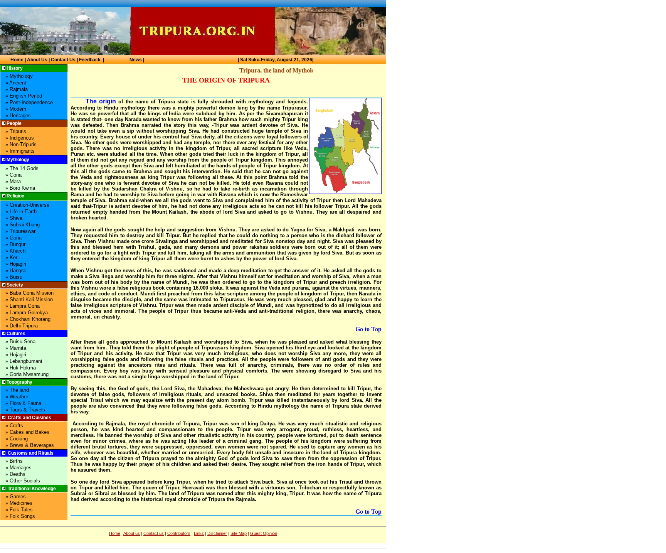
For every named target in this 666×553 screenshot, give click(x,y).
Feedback (90, 59)
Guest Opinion (263, 533)
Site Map (238, 533)
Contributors (178, 533)
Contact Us (63, 59)
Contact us (153, 533)
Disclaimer (217, 533)
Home (17, 59)
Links (199, 533)
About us (131, 533)
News (136, 59)
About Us (37, 59)
